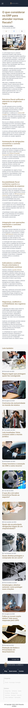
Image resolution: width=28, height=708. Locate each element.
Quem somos (13, 671)
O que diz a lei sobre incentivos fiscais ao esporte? (11, 495)
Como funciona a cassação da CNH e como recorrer (13, 465)
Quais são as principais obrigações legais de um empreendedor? (12, 526)
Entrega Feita (14, 693)
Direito (6, 682)
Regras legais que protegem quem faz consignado (14, 375)
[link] (14, 664)
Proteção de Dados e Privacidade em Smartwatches (10, 650)
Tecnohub (7, 695)
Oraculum (13, 695)
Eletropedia (17, 697)
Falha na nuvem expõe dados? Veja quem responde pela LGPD (11, 618)
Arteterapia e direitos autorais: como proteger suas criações (12, 587)
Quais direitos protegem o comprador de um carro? (13, 557)
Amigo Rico (8, 691)
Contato (21, 671)
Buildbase (10, 697)
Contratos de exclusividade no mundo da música (13, 404)
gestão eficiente (17, 269)
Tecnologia (12, 682)
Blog (5, 671)
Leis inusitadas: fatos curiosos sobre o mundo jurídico (12, 434)
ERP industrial (9, 234)
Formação (17, 682)
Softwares (14, 691)
